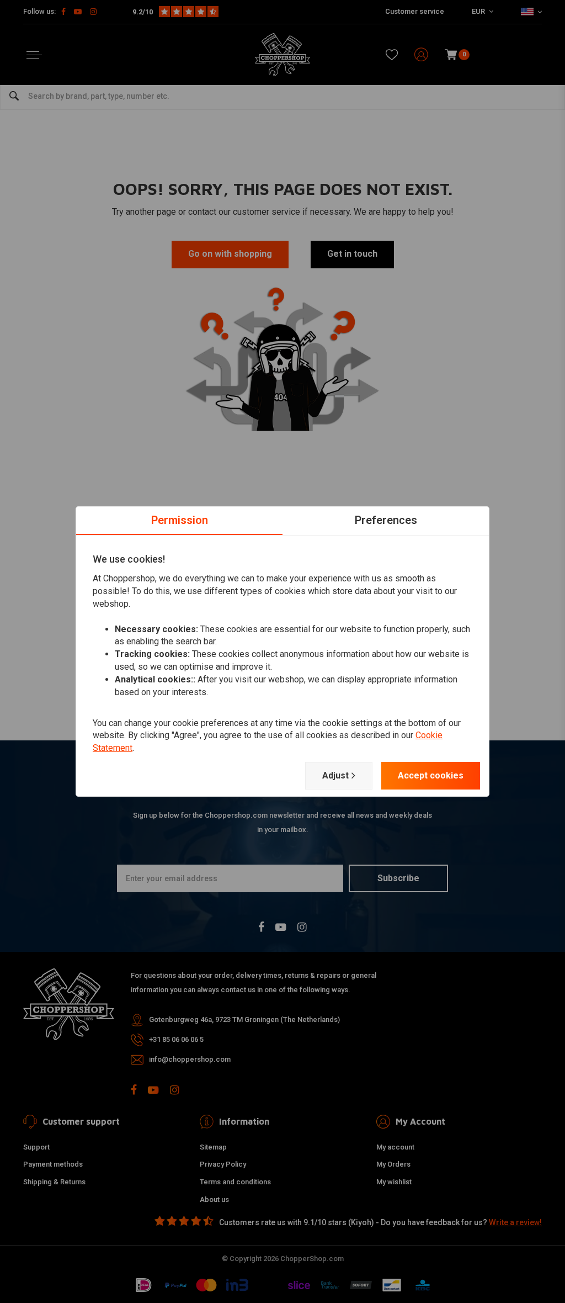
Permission (179, 520)
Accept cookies (430, 775)
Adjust (335, 775)
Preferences (386, 520)
